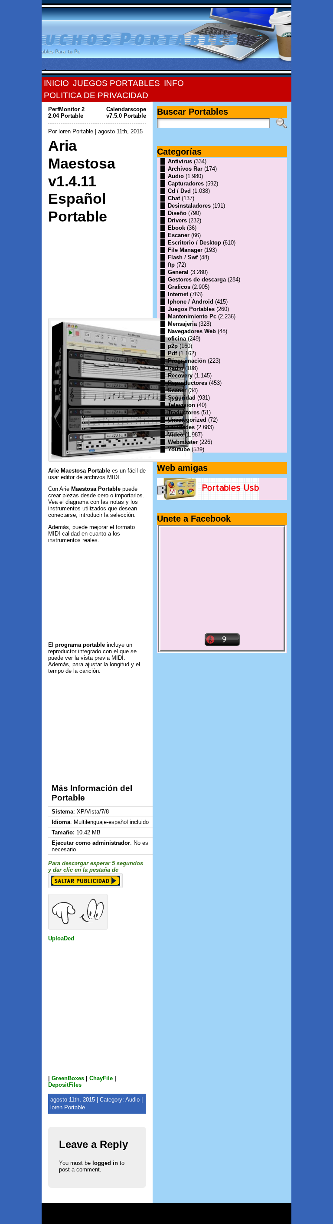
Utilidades (181, 427)
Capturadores (186, 183)
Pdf (172, 353)
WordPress (166, 1217)
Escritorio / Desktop (194, 242)
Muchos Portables (162, 1210)
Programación (187, 360)
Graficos (179, 287)
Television (181, 405)
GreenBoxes (68, 1078)
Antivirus (180, 161)
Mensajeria (182, 324)
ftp (171, 264)
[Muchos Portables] (166, 38)
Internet (178, 294)
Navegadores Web (192, 331)
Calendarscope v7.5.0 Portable (126, 112)
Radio (175, 368)
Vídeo (175, 434)
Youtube (179, 449)
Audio (132, 1099)
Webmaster (183, 442)
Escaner (178, 235)
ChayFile (101, 1078)
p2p (173, 346)
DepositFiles (65, 1085)
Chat (174, 198)
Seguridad (182, 397)
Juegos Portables (191, 309)
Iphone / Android (190, 301)
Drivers (177, 220)
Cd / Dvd (179, 191)
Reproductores (187, 383)
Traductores (183, 412)
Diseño (177, 213)
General (178, 272)
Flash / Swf (183, 257)
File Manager (185, 250)
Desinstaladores (189, 205)
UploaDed (61, 938)
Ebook (176, 228)
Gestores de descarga (197, 279)
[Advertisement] (97, 268)
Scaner (177, 390)
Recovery (180, 375)
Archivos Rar (185, 168)
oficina (177, 338)
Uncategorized (187, 420)
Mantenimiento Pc (192, 316)
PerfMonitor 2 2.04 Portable (66, 112)
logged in (105, 1163)
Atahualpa (197, 1217)
